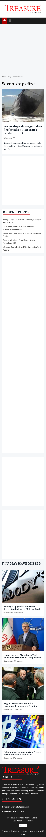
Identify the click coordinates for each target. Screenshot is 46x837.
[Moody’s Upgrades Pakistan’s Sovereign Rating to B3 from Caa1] (23, 586)
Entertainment (19, 820)
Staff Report (19, 613)
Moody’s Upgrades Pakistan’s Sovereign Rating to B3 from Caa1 (22, 607)
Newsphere (34, 831)
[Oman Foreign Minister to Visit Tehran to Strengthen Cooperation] (23, 634)
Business (20, 817)
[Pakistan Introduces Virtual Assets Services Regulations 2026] (23, 731)
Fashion (30, 820)
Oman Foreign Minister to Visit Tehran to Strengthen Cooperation (18, 228)
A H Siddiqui (18, 758)
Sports (35, 817)
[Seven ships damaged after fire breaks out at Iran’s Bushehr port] (23, 105)
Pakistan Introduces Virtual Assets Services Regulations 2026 (22, 753)
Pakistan (11, 817)
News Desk (19, 661)
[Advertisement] (23, 48)
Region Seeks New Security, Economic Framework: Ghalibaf (21, 704)
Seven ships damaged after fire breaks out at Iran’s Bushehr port (23, 130)
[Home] (4, 21)
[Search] (42, 20)
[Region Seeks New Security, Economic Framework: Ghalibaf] (23, 683)
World (27, 817)
